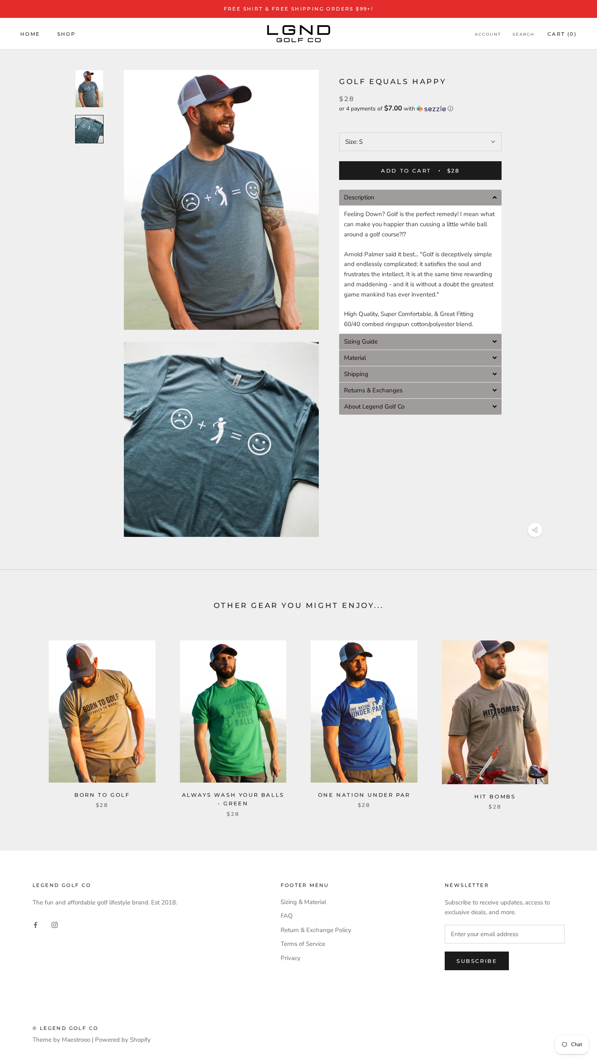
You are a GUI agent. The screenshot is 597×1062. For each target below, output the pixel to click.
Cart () (562, 33)
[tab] (420, 197)
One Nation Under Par (364, 795)
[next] (571, 720)
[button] (420, 108)
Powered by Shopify (123, 1040)
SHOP (66, 33)
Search (523, 34)
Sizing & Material (303, 902)
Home (30, 33)
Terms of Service (303, 944)
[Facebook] (35, 924)
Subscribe (476, 961)
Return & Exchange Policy (316, 930)
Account (488, 34)
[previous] (25, 720)
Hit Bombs (494, 796)
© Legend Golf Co (65, 1028)
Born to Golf (102, 795)
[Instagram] (55, 924)
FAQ (287, 916)
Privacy (291, 958)
